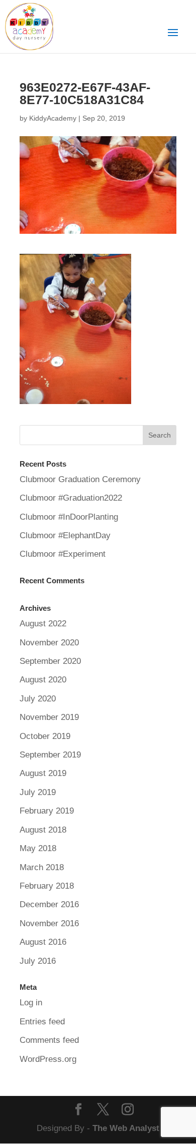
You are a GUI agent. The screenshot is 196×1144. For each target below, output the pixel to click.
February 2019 (47, 811)
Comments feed (49, 1040)
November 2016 (49, 923)
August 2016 (43, 942)
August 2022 (43, 623)
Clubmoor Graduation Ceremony (80, 479)
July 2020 (38, 698)
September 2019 (50, 754)
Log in (31, 1002)
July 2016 (38, 961)
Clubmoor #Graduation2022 (71, 498)
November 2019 (49, 717)
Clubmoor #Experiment (63, 554)
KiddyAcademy (52, 118)
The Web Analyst (125, 1128)
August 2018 (43, 830)
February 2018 (47, 886)
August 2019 (43, 773)
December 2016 (49, 904)
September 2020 (50, 661)
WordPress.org (48, 1059)
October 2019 (45, 736)
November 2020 (49, 642)
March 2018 (42, 867)
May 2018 (38, 848)
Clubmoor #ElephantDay (65, 535)
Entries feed (42, 1021)
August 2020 (43, 679)
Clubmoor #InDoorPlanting (69, 517)
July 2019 (38, 792)
